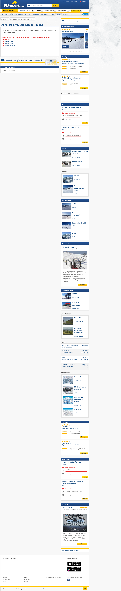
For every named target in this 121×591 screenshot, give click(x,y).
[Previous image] (63, 40)
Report (85, 123)
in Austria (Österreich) (80, 63)
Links (25, 577)
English (83, 1)
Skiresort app (72, 558)
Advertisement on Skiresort (54, 577)
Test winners (66, 1)
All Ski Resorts (6, 14)
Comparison (35, 14)
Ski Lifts (58, 14)
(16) (9, 41)
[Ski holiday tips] (84, 14)
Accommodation (67, 14)
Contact (5, 577)
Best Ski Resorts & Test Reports (21, 14)
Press (4, 581)
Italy (63, 129)
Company (27, 579)
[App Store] (74, 566)
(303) (10, 45)
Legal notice (6, 579)
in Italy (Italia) (74, 80)
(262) (9, 43)
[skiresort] (13, 4)
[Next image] (87, 40)
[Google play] (74, 571)
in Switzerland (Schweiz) (76, 445)
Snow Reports (44, 14)
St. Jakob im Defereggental (71, 108)
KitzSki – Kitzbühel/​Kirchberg (72, 462)
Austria (64, 109)
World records (74, 1)
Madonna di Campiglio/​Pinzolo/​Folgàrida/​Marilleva (72, 482)
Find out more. (43, 589)
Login (26, 581)
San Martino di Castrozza (70, 127)
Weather (52, 14)
